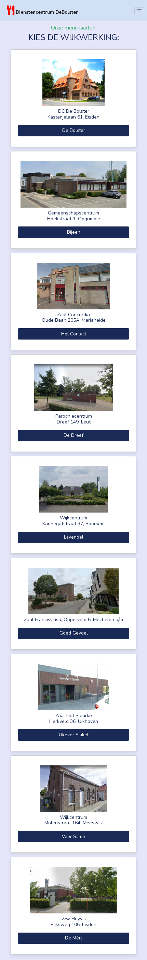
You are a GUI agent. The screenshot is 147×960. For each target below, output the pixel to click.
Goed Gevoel (73, 633)
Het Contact (73, 334)
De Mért (73, 938)
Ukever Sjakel (74, 734)
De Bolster (73, 130)
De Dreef (73, 435)
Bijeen (73, 232)
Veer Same (73, 836)
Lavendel (73, 537)
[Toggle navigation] (139, 10)
